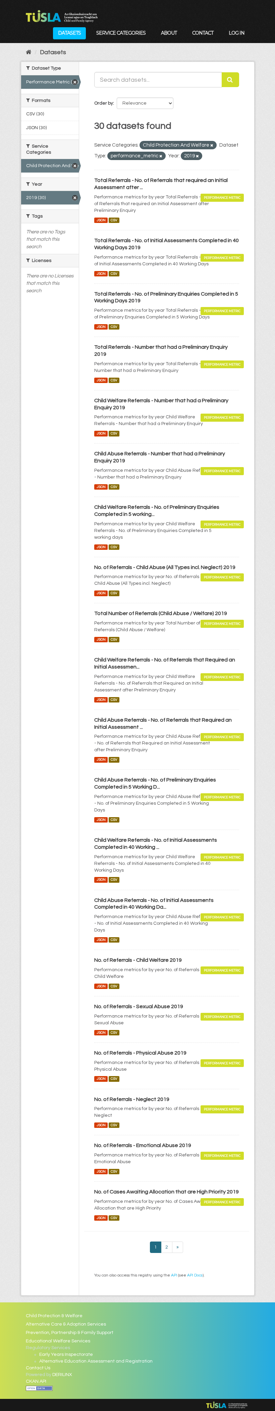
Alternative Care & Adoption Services (66, 1324)
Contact (202, 33)
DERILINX (62, 1374)
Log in (236, 33)
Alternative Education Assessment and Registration (96, 1361)
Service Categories (121, 33)
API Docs (195, 1275)
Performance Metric (222, 197)
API (174, 1275)
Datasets (69, 33)
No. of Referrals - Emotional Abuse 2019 (142, 1145)
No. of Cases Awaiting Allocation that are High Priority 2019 (166, 1191)
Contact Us (38, 1368)
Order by (103, 103)
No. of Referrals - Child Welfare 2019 (138, 960)
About (169, 33)
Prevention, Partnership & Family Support (69, 1332)
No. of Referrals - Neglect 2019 (131, 1099)
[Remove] (211, 145)
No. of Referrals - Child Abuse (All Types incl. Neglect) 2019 (164, 567)
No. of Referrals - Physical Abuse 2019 (140, 1053)
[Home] (29, 52)
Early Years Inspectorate (66, 1354)
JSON (101, 220)
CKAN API (36, 1381)
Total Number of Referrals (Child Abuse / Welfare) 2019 (160, 613)
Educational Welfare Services (58, 1341)
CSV (114, 220)
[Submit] (230, 79)
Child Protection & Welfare (54, 1315)
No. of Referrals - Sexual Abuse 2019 (138, 1006)
